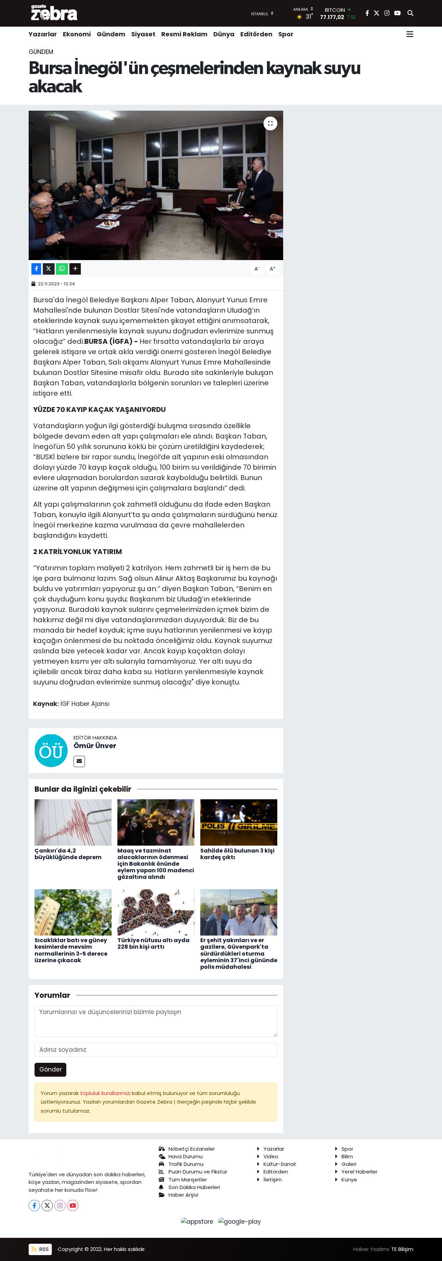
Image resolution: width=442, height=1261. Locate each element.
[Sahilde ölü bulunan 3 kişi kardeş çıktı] (238, 822)
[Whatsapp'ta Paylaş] (62, 269)
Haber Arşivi (183, 1194)
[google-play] (240, 1221)
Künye (349, 1179)
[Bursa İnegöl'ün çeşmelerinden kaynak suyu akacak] (156, 185)
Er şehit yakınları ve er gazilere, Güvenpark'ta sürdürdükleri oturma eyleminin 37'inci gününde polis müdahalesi (238, 953)
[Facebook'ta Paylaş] (36, 269)
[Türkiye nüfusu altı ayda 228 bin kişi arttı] (155, 912)
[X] (47, 1205)
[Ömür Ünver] (51, 750)
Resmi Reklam (184, 34)
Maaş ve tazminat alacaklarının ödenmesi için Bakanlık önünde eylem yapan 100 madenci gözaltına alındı (155, 864)
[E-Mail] (79, 761)
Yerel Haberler (359, 1171)
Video (270, 1156)
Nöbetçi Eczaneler (192, 1148)
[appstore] (198, 1221)
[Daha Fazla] (75, 269)
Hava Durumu (186, 1156)
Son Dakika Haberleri (194, 1187)
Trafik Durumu (186, 1164)
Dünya (223, 34)
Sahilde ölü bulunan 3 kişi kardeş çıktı (237, 854)
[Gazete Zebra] (54, 13)
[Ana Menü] (409, 34)
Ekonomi (77, 34)
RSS (43, 1249)
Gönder (50, 1069)
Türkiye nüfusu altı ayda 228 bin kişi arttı (153, 943)
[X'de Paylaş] (49, 269)
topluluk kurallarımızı (106, 1093)
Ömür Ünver (95, 746)
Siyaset (143, 34)
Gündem (111, 34)
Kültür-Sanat (279, 1164)
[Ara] (410, 13)
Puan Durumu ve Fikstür (198, 1171)
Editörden (256, 34)
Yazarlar (43, 34)
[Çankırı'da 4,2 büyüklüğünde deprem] (73, 822)
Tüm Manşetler (188, 1179)
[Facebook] (34, 1205)
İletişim (272, 1179)
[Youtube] (72, 1205)
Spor (286, 34)
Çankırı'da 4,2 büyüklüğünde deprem (68, 854)
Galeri (349, 1164)
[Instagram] (60, 1205)
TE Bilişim (402, 1249)
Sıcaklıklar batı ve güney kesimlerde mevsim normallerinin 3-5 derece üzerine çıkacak (71, 950)
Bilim (347, 1156)
